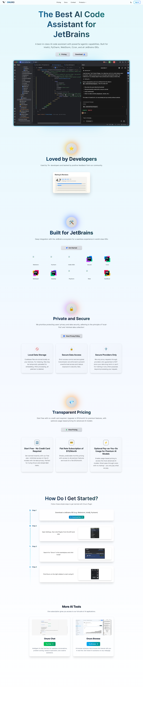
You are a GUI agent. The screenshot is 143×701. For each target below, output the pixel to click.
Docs (65, 2)
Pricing (59, 2)
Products (82, 2)
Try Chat (48, 644)
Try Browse (92, 644)
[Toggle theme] (131, 2)
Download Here (76, 517)
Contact (73, 2)
